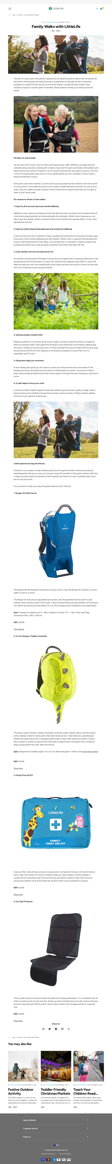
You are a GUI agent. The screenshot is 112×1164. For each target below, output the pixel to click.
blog (14, 15)
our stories (20, 15)
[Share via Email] (62, 1029)
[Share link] (68, 1029)
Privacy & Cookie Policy (48, 1154)
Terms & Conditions (65, 1154)
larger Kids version (90, 751)
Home (9, 15)
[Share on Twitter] (43, 1029)
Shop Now (18, 768)
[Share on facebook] (56, 1029)
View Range (19, 629)
